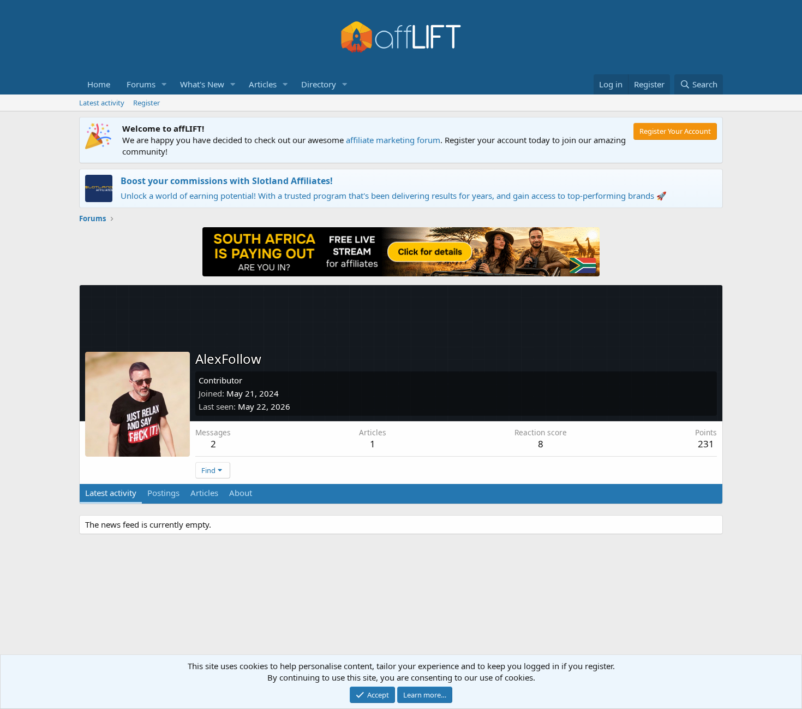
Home (98, 84)
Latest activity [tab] (110, 492)
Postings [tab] (163, 492)
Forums (141, 84)
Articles (263, 84)
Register (146, 103)
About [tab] (240, 492)
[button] (164, 84)
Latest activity (101, 103)
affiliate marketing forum (393, 139)
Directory (318, 84)
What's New (202, 84)
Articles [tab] (204, 492)
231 (706, 444)
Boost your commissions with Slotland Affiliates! (227, 181)
